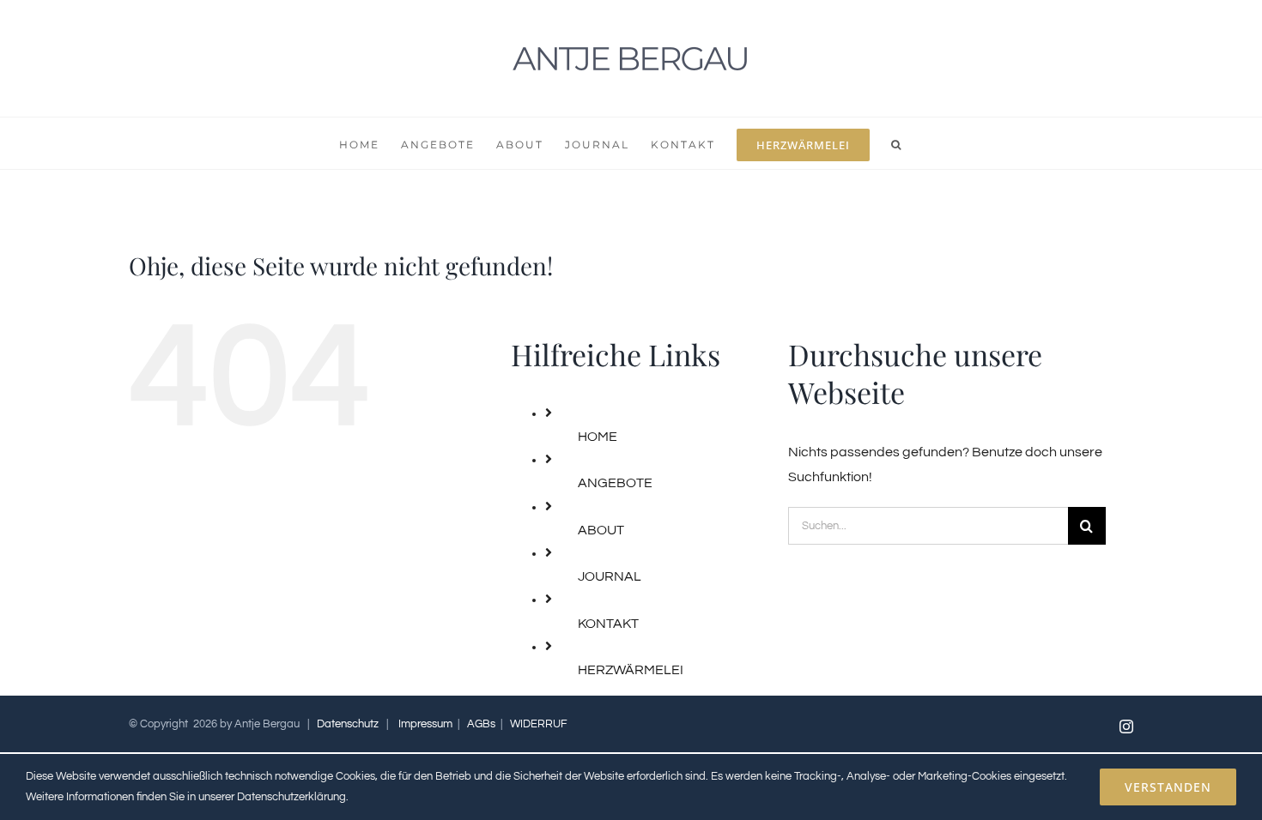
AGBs (481, 724)
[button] (896, 143)
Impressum (425, 724)
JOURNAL (609, 576)
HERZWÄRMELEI (630, 670)
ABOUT (601, 530)
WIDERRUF (538, 724)
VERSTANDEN (1168, 787)
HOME (597, 436)
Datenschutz (348, 724)
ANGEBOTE (615, 483)
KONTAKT (608, 623)
